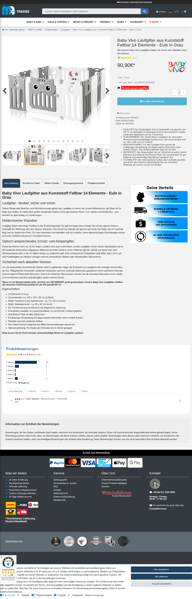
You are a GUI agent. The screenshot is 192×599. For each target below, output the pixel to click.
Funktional (77, 595)
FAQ (55, 486)
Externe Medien (44, 595)
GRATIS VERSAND (146, 83)
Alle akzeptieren (161, 569)
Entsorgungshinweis (73, 183)
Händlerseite (59, 500)
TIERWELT (105, 22)
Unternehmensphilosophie (114, 479)
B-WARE (154, 22)
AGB (101, 565)
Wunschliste (124, 113)
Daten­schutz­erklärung (64, 496)
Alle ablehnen (161, 576)
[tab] (11, 183)
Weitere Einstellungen (94, 595)
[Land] (170, 12)
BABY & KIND (34, 22)
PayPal (62, 595)
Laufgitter (65, 29)
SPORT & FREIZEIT (83, 22)
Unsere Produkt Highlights (114, 483)
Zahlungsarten (60, 479)
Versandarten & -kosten (64, 483)
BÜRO (120, 22)
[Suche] (144, 11)
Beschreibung (11, 183)
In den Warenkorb (153, 101)
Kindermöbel (51, 29)
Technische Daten (31, 183)
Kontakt (57, 490)
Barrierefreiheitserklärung (120, 565)
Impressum (63, 565)
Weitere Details (51, 183)
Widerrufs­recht (60, 493)
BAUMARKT (136, 22)
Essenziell (10, 595)
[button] (29, 141)
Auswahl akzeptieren (161, 583)
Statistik (25, 595)
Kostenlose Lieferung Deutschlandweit (121, 2)
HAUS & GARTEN (57, 22)
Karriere (105, 486)
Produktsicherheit (96, 183)
